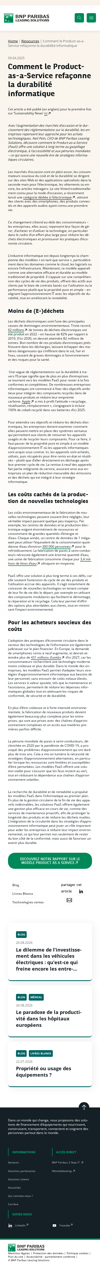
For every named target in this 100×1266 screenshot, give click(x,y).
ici (45, 113)
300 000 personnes (56, 546)
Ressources (30, 41)
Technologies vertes (28, 902)
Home (13, 41)
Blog (15, 885)
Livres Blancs (22, 893)
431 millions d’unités (46, 657)
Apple (26, 401)
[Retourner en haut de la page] (84, 1107)
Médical (36, 997)
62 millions (16, 330)
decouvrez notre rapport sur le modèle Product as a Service (50, 861)
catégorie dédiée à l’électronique (47, 197)
